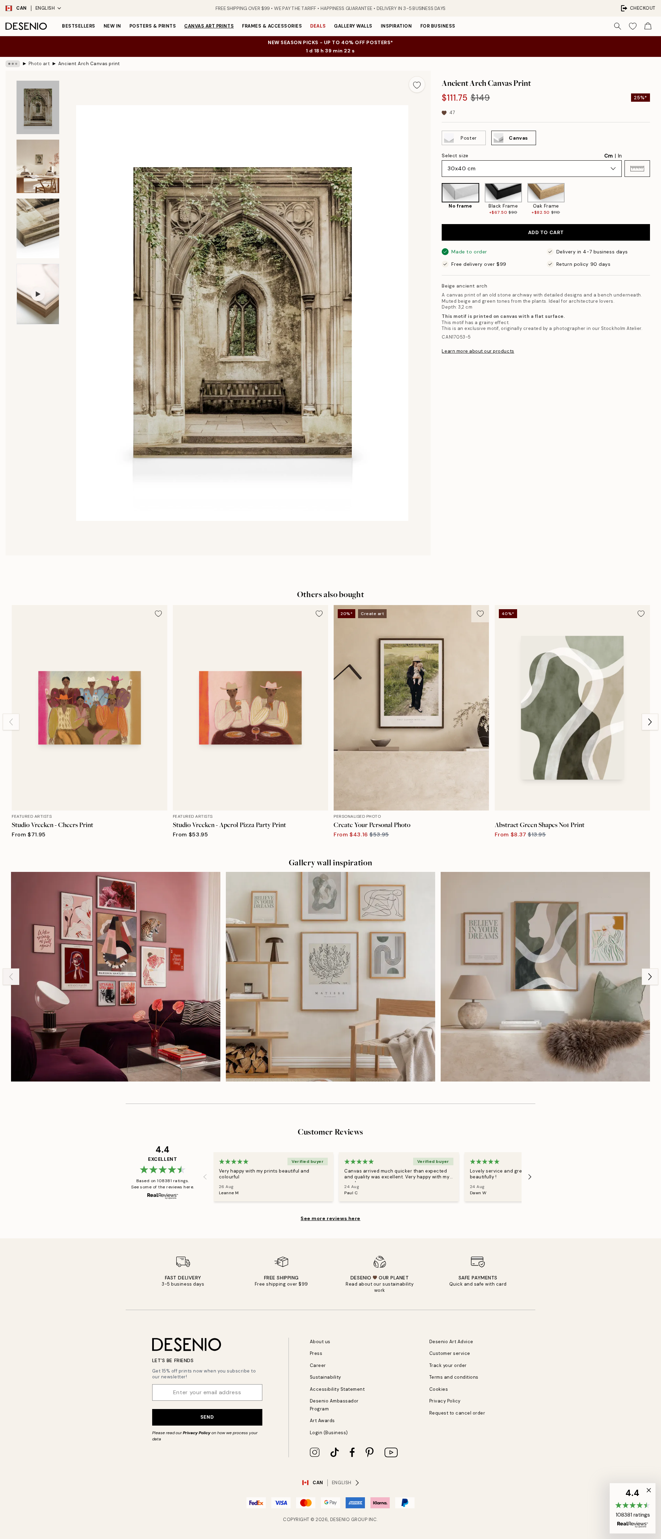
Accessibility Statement (337, 1389)
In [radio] (620, 155)
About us (320, 1342)
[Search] (617, 26)
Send (207, 1417)
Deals (318, 26)
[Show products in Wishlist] (632, 26)
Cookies (438, 1389)
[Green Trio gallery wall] (545, 977)
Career (318, 1365)
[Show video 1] (38, 294)
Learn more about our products (478, 351)
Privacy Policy (196, 1433)
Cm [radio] (608, 155)
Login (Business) (329, 1433)
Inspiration (396, 26)
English (45, 8)
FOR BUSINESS (437, 26)
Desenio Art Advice (451, 1342)
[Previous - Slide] (436, 199)
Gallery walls (353, 26)
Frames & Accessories (272, 26)
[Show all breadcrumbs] (13, 63)
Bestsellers (78, 26)
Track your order (448, 1365)
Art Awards (322, 1421)
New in (112, 26)
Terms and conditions (454, 1377)
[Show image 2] (38, 166)
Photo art (39, 64)
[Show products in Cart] (647, 26)
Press (316, 1353)
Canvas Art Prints (209, 26)
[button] (637, 168)
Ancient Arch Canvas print (89, 64)
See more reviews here (330, 1218)
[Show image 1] (38, 107)
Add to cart (546, 232)
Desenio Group (349, 1519)
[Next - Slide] (655, 199)
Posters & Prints (152, 26)
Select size (455, 155)
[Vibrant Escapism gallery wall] (115, 977)
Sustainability (325, 1377)
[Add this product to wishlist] (417, 84)
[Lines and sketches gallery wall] (330, 977)
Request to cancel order (457, 1413)
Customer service (449, 1353)
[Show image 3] (38, 228)
